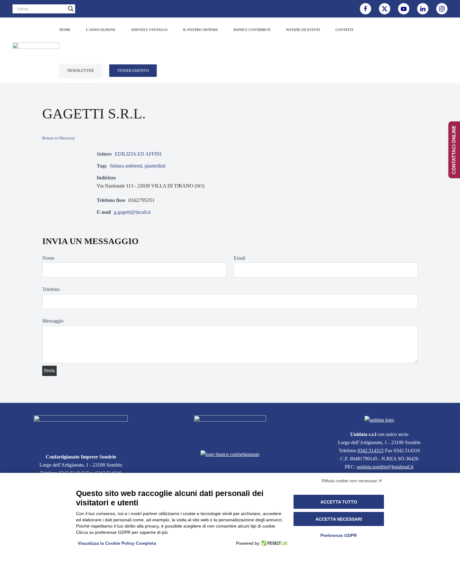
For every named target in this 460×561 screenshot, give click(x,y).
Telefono (51, 289)
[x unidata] (384, 8)
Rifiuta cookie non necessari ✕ (352, 480)
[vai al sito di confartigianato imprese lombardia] (230, 429)
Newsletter (80, 70)
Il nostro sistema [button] (200, 30)
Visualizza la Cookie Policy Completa (117, 543)
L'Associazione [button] (100, 30)
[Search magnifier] (70, 8)
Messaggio (53, 320)
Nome (48, 258)
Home (64, 30)
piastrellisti (155, 165)
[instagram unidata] (441, 8)
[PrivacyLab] (273, 543)
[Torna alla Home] (36, 50)
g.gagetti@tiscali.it (132, 212)
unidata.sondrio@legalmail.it (385, 466)
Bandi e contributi (251, 30)
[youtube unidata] (403, 8)
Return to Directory (58, 138)
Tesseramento (133, 70)
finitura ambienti (126, 165)
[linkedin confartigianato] (422, 8)
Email (239, 258)
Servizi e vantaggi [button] (149, 30)
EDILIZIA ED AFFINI (138, 154)
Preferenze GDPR (338, 535)
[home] (81, 430)
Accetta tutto (338, 501)
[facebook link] (365, 8)
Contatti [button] (344, 30)
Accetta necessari (338, 519)
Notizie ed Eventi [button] (303, 30)
